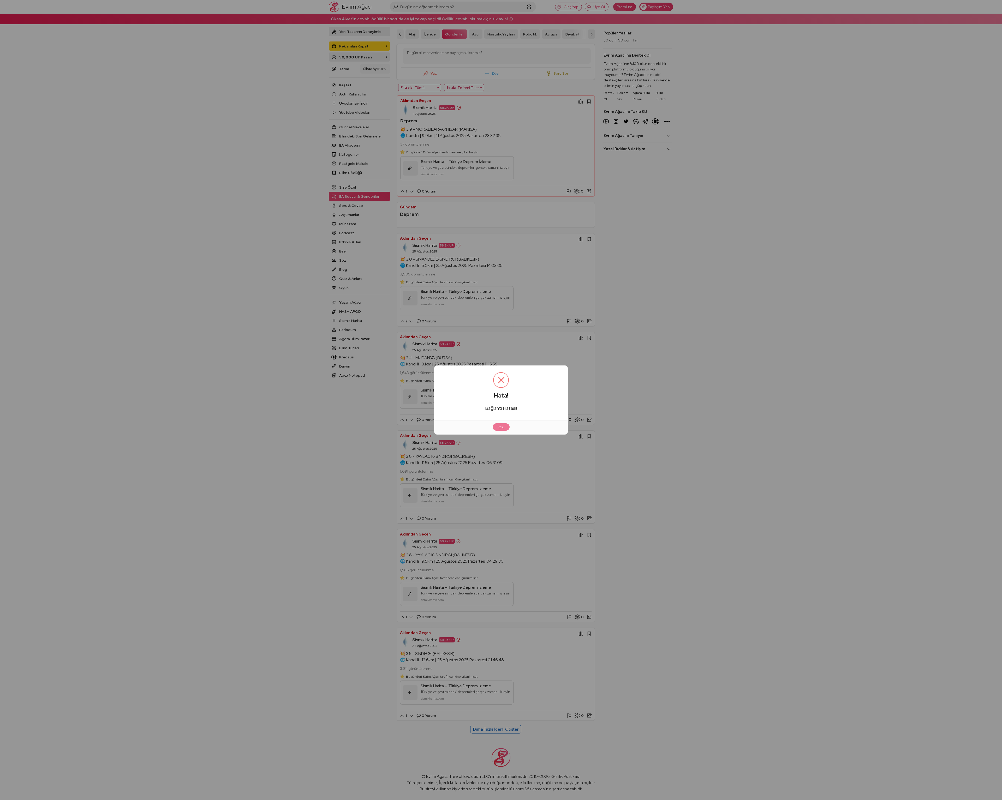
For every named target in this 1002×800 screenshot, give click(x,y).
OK (501, 427)
